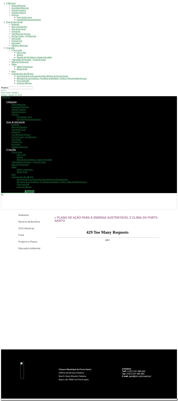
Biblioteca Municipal (19, 45)
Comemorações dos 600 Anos (22, 74)
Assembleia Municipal (20, 8)
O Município (11, 3)
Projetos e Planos (27, 241)
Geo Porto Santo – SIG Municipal (23, 36)
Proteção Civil (16, 41)
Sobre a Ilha (21, 52)
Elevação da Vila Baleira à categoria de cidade (34, 57)
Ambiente (15, 24)
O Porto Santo (16, 50)
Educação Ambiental (29, 248)
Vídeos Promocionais (25, 67)
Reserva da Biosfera (19, 27)
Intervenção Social (18, 29)
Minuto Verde (22, 69)
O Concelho (10, 48)
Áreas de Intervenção (14, 22)
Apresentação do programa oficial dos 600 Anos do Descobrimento (42, 76)
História (20, 55)
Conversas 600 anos (24, 83)
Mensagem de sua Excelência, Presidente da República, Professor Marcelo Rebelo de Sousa (52, 78)
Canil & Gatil (16, 38)
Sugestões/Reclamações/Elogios (29, 20)
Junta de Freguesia (18, 10)
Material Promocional (20, 62)
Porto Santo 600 (23, 81)
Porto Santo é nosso (24, 17)
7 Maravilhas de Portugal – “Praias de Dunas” (29, 59)
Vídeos (14, 64)
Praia (21, 235)
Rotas (13, 71)
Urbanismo (15, 31)
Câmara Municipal (18, 5)
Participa (15, 15)
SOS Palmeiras (26, 228)
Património (15, 43)
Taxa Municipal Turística (20, 34)
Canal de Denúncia (18, 12)
